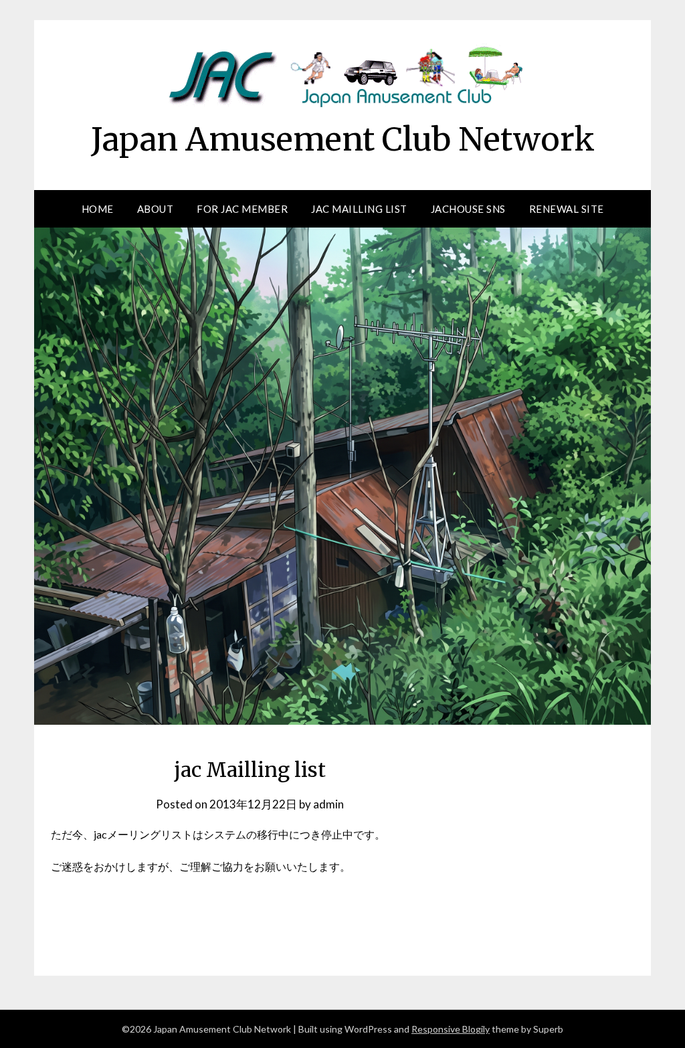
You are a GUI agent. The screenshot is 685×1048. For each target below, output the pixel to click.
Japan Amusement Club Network (343, 139)
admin (328, 804)
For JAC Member (242, 209)
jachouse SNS (468, 209)
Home (98, 209)
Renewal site (566, 209)
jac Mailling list (359, 209)
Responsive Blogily (450, 1029)
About (155, 209)
